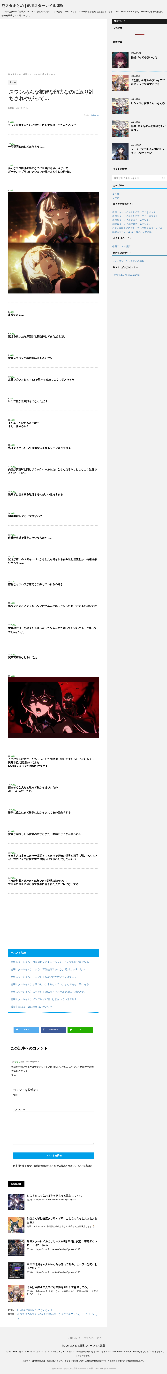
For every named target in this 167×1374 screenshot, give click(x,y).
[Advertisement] (53, 47)
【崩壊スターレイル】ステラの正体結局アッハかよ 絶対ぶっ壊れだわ (46, 969)
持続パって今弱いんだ (144, 57)
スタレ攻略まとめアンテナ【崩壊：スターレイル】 (138, 228)
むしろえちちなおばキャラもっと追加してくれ (54, 1195)
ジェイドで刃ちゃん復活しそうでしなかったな (148, 151)
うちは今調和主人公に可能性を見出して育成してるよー (59, 1287)
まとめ (115, 193)
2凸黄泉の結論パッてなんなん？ (35, 1310)
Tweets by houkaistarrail (126, 275)
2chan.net (95, 115)
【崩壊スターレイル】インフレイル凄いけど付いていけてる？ (42, 976)
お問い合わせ (74, 1338)
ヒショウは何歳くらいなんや (148, 103)
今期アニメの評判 (121, 246)
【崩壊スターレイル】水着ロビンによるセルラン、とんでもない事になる (48, 962)
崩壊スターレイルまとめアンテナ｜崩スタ (134, 212)
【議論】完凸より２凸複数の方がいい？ (30, 1006)
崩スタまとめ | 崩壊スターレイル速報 (33, 6)
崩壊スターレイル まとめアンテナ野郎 (132, 231)
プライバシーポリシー (94, 1338)
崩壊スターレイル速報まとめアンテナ (131, 220)
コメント (19, 1109)
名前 (15, 1094)
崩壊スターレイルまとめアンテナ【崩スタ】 (135, 216)
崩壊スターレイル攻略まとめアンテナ (131, 224)
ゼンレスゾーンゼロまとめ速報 (128, 261)
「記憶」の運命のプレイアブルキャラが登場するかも (148, 82)
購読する (121, 21)
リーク (115, 197)
